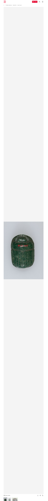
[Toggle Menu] (43, 2)
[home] (4, 5)
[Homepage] (5, 2)
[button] (24, 250)
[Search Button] (39, 2)
